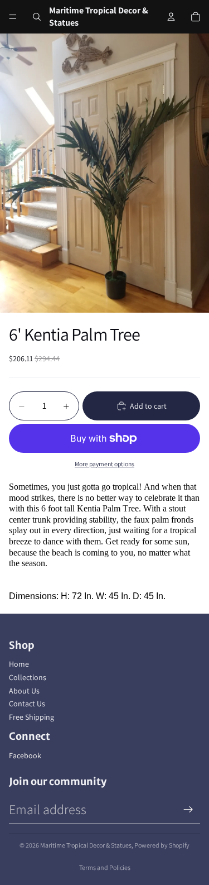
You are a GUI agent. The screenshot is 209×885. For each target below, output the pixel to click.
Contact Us (27, 704)
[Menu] (13, 17)
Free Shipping (31, 717)
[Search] (37, 16)
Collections (27, 677)
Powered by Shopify (161, 845)
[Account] (171, 16)
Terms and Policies (104, 867)
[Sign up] (188, 809)
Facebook (25, 755)
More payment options (104, 464)
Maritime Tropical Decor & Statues (86, 845)
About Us (24, 691)
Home (19, 664)
